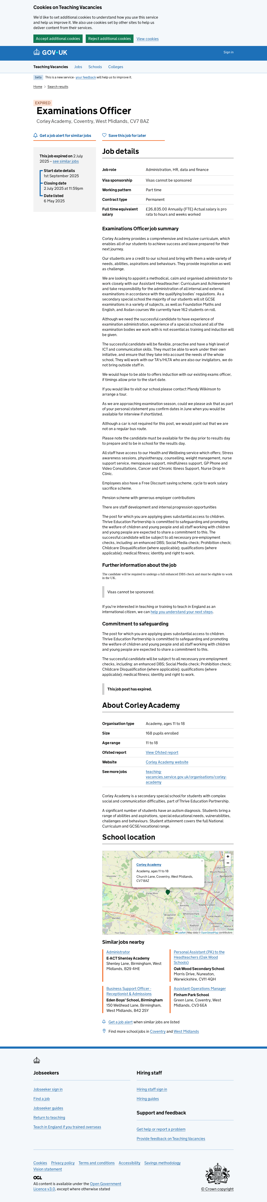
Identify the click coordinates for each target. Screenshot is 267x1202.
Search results (58, 87)
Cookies (40, 1162)
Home (37, 87)
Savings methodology (162, 1162)
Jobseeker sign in (48, 1089)
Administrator (118, 952)
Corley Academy (148, 865)
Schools (95, 66)
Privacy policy (63, 1162)
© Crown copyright (217, 1189)
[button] (168, 893)
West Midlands (186, 1031)
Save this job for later (127, 135)
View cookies (148, 39)
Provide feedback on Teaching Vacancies (171, 1138)
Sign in (229, 52)
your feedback (86, 77)
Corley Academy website (167, 762)
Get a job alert (120, 1022)
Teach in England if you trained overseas (67, 1126)
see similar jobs (66, 161)
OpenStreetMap (209, 932)
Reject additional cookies (109, 38)
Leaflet (181, 932)
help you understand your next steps (182, 611)
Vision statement (47, 1169)
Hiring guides (148, 1098)
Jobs (78, 66)
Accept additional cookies (58, 38)
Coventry (158, 1031)
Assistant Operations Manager (200, 988)
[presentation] (168, 893)
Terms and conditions (97, 1162)
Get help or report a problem (161, 1129)
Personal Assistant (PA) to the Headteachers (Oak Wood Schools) (199, 957)
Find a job (41, 1098)
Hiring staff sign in (152, 1089)
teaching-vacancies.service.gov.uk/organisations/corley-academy (186, 776)
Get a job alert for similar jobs (65, 135)
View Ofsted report (162, 752)
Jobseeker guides (48, 1108)
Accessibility (129, 1162)
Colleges (115, 66)
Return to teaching (49, 1117)
